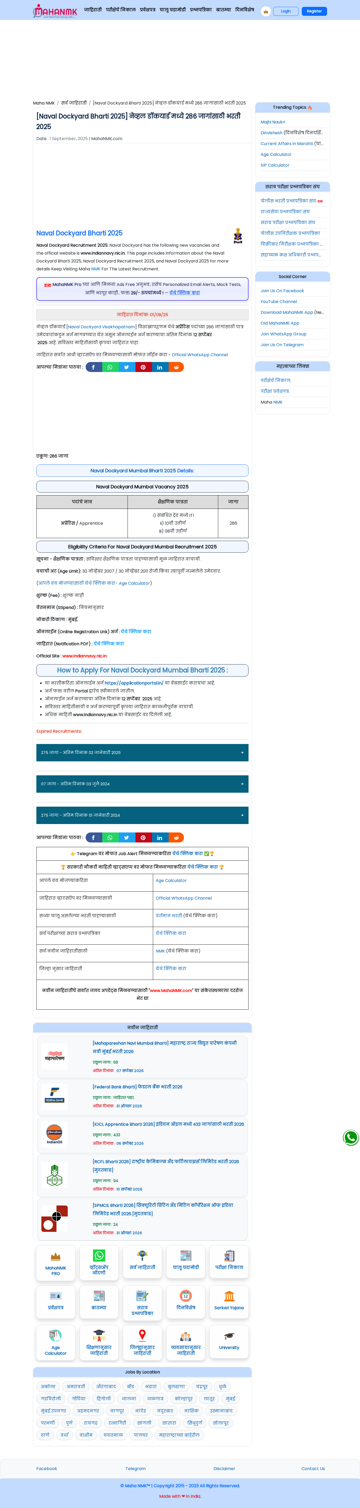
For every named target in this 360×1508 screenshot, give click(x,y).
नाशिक (191, 1411)
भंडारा (151, 1387)
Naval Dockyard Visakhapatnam (101, 327)
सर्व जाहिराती (74, 103)
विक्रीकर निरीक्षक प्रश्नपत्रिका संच (294, 244)
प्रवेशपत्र (147, 10)
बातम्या (223, 10)
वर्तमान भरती (169, 916)
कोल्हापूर (184, 1399)
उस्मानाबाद (221, 1411)
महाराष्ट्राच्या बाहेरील (179, 1435)
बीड (130, 1387)
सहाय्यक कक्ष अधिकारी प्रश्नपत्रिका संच (299, 255)
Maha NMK (44, 103)
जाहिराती (93, 10)
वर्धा (65, 1435)
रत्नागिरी (117, 1423)
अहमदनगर (88, 1411)
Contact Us (313, 1469)
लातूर (209, 1399)
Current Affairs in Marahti (287, 144)
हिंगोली (104, 1399)
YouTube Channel (279, 302)
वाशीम (86, 1435)
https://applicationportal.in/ (134, 683)
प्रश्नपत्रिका (201, 10)
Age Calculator (171, 880)
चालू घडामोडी (173, 10)
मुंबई (230, 1399)
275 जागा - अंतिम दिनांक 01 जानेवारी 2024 (80, 815)
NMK (95, 269)
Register (314, 11)
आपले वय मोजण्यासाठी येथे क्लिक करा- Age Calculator (94, 583)
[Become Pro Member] (266, 11)
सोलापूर (221, 1423)
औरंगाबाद (106, 1387)
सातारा (169, 1423)
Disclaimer (224, 1469)
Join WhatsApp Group (284, 334)
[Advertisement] (180, 59)
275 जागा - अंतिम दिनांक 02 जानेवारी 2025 (81, 752)
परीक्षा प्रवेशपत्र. (275, 391)
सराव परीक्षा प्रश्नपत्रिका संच (288, 223)
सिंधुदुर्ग (194, 1423)
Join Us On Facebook (282, 291)
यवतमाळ (113, 1435)
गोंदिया (79, 1399)
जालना (129, 1399)
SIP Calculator (275, 165)
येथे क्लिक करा (187, 854)
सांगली (144, 1423)
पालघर (141, 1435)
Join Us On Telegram (282, 345)
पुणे (69, 1423)
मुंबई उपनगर (53, 1411)
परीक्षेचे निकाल (121, 10)
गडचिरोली (51, 1399)
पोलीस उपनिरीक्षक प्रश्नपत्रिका (290, 233)
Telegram (135, 1469)
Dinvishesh (272, 133)
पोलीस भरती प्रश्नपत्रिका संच (288, 201)
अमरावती (76, 1387)
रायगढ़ (91, 1423)
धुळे (222, 1387)
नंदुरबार (165, 1411)
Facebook (46, 1469)
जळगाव (155, 1399)
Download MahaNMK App (287, 312)
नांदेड (140, 1411)
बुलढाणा (176, 1387)
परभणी (48, 1423)
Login (286, 11)
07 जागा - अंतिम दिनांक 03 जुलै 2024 (75, 784)
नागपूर (117, 1411)
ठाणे (45, 1435)
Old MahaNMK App (280, 323)
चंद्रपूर (202, 1387)
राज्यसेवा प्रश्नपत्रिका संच (285, 212)
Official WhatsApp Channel (200, 355)
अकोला (48, 1387)
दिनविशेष (244, 10)
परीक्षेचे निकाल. (276, 381)
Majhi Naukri (273, 122)
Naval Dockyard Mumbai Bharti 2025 (133, 470)
